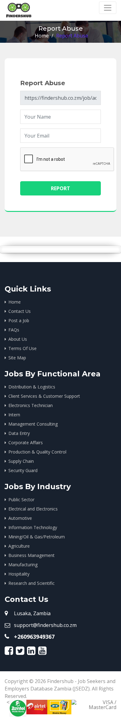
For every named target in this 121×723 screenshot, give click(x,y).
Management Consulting (33, 424)
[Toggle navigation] (107, 8)
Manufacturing (23, 564)
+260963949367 (34, 636)
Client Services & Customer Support (44, 396)
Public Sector (21, 499)
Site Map (17, 358)
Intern (14, 415)
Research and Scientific (31, 583)
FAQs (13, 330)
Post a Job (18, 320)
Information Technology (32, 527)
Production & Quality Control (37, 452)
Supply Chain (21, 461)
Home (42, 35)
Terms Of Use (22, 348)
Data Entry (19, 433)
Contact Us (19, 311)
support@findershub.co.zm (45, 625)
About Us (17, 339)
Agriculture (19, 546)
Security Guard (23, 470)
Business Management (31, 555)
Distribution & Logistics (31, 387)
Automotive (20, 518)
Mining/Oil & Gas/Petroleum (36, 537)
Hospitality (18, 574)
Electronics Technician (30, 405)
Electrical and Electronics (33, 509)
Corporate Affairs (25, 442)
